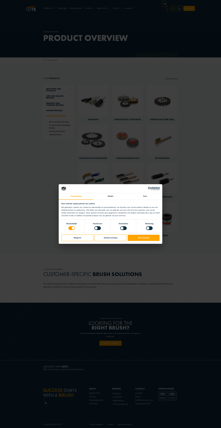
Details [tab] (110, 196)
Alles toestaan (143, 238)
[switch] (97, 228)
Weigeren (77, 238)
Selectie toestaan (110, 238)
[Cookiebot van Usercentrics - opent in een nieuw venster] (150, 188)
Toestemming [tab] (75, 196)
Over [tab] (145, 196)
